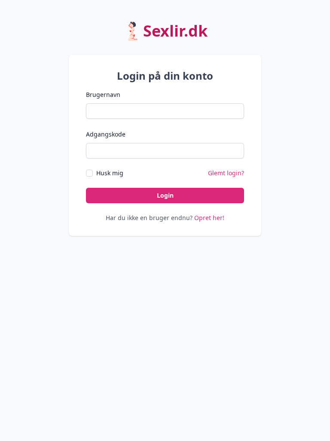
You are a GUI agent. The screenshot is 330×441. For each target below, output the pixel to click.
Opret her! (209, 218)
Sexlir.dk (175, 30)
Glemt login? (226, 173)
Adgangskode (105, 134)
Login (165, 195)
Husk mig (109, 173)
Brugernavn (103, 94)
